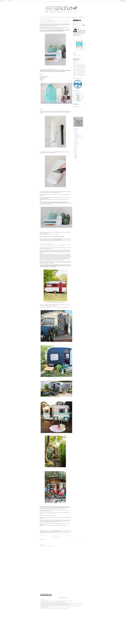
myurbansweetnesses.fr (51, 342)
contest (78, 68)
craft (82, 68)
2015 (75, 153)
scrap (84, 73)
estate (79, 70)
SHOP (60, 17)
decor (74, 69)
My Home (63, 17)
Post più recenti (42, 535)
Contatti (67, 17)
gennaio (76, 146)
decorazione (49, 532)
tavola (74, 74)
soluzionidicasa (53, 397)
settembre (76, 134)
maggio (76, 143)
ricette (81, 73)
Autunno (74, 63)
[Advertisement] (78, 165)
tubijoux (82, 74)
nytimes (55, 468)
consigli (76, 68)
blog (84, 66)
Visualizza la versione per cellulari (55, 537)
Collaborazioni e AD (73, 17)
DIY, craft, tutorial (49, 17)
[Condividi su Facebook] (59, 239)
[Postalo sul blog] (57, 239)
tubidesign (79, 74)
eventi (81, 70)
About (44, 17)
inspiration (74, 72)
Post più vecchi (69, 535)
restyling (78, 73)
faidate (48, 240)
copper (80, 68)
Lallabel (80, 28)
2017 (75, 151)
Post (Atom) (43, 539)
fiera (73, 71)
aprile (75, 144)
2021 (75, 131)
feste (84, 70)
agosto (76, 139)
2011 (75, 158)
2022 (75, 130)
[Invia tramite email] (56, 239)
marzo (75, 145)
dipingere (74, 70)
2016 (75, 152)
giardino (52, 532)
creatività (84, 68)
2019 (75, 149)
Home (41, 17)
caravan (46, 532)
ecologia (77, 70)
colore (74, 68)
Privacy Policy (81, 17)
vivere (84, 74)
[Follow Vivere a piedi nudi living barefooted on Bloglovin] (76, 104)
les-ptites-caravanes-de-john (59, 342)
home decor (82, 71)
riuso (54, 240)
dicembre (76, 132)
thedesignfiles (55, 503)
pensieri (74, 73)
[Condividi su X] (58, 239)
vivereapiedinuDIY (58, 240)
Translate (79, 60)
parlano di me (83, 72)
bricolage (74, 67)
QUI (46, 507)
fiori (75, 71)
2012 (75, 157)
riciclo (53, 240)
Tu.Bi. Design (56, 17)
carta (78, 67)
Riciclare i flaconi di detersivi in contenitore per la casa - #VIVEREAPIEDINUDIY (55, 22)
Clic (54, 70)
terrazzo (76, 74)
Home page (55, 535)
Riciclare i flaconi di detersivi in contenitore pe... (79, 136)
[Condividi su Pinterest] (60, 239)
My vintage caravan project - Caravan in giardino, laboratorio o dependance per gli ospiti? (55, 245)
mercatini (78, 72)
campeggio (43, 532)
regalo (76, 73)
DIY (46, 240)
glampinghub (58, 397)
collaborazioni (44, 240)
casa (80, 67)
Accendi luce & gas (59, 69)
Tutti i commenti (76, 55)
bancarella (80, 66)
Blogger (67, 597)
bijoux (83, 66)
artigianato (77, 66)
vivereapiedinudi (81, 75)
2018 (75, 150)
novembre (76, 133)
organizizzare (50, 240)
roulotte (54, 532)
